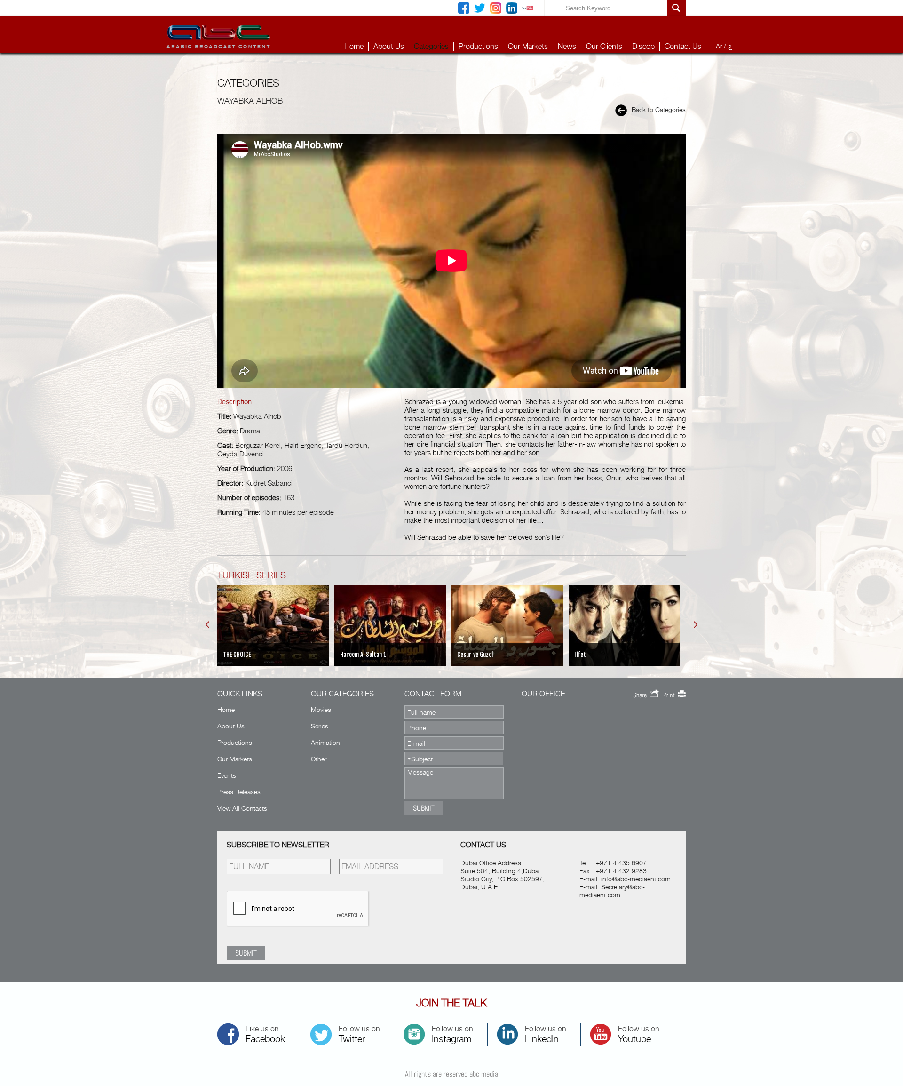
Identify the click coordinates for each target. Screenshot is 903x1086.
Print (670, 695)
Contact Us (683, 46)
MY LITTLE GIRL (610, 654)
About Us (388, 46)
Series (319, 726)
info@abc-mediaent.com (636, 879)
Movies (321, 709)
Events (226, 775)
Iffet (480, 654)
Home (354, 46)
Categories (431, 46)
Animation (325, 742)
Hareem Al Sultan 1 (263, 654)
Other (318, 759)
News (567, 46)
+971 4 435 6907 (621, 863)
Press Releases (239, 792)
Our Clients (604, 46)
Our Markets (528, 46)
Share (641, 695)
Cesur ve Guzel (375, 654)
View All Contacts (242, 808)
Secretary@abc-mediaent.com (612, 891)
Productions (478, 46)
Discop (643, 46)
